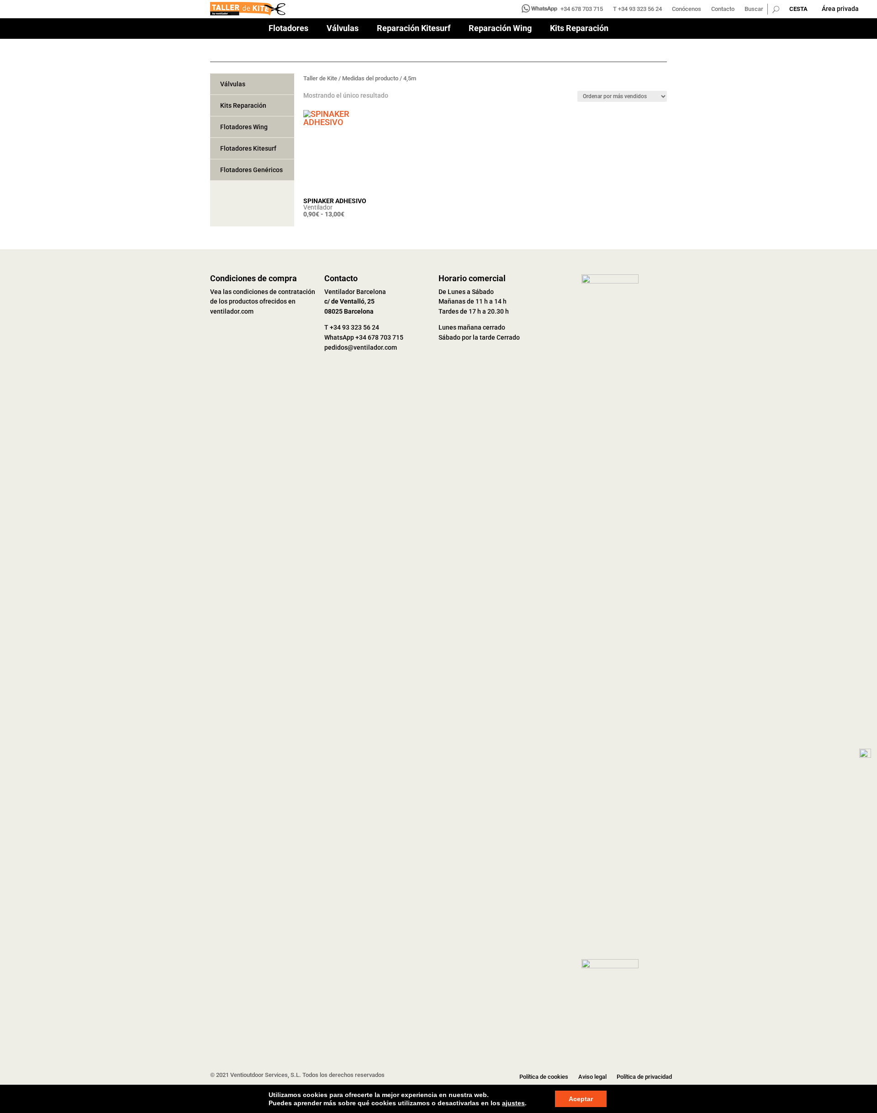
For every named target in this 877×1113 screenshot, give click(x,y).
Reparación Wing (500, 29)
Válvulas (343, 29)
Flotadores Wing (244, 127)
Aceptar (581, 1098)
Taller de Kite (320, 78)
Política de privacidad (644, 1077)
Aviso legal (592, 1077)
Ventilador (318, 207)
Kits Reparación (579, 29)
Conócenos (686, 9)
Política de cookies (543, 1077)
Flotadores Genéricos (251, 169)
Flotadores (288, 29)
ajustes (513, 1103)
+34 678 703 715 (581, 9)
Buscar (754, 9)
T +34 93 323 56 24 (637, 9)
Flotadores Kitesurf (248, 148)
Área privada (840, 8)
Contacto (722, 9)
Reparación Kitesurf (413, 29)
